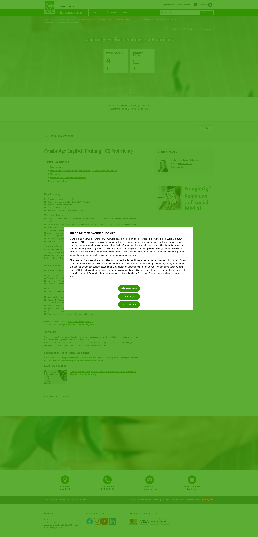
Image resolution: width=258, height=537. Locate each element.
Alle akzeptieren (129, 288)
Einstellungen (129, 296)
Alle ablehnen (129, 304)
